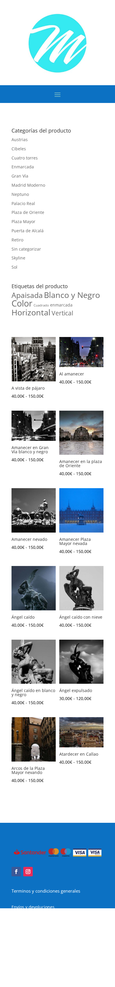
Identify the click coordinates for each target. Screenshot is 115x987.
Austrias (20, 139)
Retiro (17, 240)
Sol (14, 267)
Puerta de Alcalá (28, 230)
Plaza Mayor (23, 221)
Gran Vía (20, 176)
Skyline (18, 258)
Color (22, 303)
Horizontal (31, 312)
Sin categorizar (26, 249)
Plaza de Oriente (28, 212)
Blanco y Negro (72, 295)
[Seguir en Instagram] (28, 871)
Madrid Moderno (28, 185)
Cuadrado (41, 305)
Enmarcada (23, 167)
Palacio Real (23, 203)
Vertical (62, 313)
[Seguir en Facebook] (16, 871)
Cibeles (19, 148)
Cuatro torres (25, 158)
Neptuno (20, 194)
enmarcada (61, 305)
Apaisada (27, 295)
